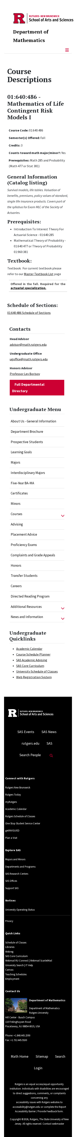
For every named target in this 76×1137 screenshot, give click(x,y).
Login (38, 1068)
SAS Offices (11, 880)
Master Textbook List (39, 274)
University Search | (15, 965)
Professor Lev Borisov (25, 374)
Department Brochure (27, 431)
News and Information (27, 617)
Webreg (9, 951)
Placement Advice (24, 534)
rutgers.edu (30, 743)
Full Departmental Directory (28, 387)
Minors (15, 503)
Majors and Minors (15, 859)
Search (60, 1056)
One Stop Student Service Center (22, 823)
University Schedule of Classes (37, 671)
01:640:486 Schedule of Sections (29, 313)
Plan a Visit (11, 837)
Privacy (9, 921)
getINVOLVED (12, 830)
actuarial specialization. (28, 288)
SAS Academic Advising (31, 660)
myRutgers (11, 801)
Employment (12, 978)
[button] (62, 514)
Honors (16, 565)
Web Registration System (34, 677)
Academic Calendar (29, 649)
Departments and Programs (20, 866)
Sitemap (42, 1056)
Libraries (9, 947)
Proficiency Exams (24, 545)
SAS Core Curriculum (30, 666)
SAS (49, 743)
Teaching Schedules (16, 974)
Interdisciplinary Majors (28, 473)
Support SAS (11, 888)
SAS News (49, 732)
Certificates (19, 493)
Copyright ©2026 (19, 1119)
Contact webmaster (53, 1123)
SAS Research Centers (16, 873)
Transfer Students (24, 575)
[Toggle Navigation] (67, 50)
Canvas (9, 969)
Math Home (19, 1056)
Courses (16, 514)
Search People (30, 755)
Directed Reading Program (30, 596)
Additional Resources (26, 606)
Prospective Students (27, 442)
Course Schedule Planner (33, 654)
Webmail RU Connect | (17, 960)
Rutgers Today (13, 794)
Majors (15, 462)
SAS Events (25, 732)
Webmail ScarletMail (41, 960)
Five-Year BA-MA (22, 483)
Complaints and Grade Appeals (33, 555)
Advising (17, 524)
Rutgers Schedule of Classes (20, 816)
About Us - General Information (33, 421)
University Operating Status (20, 909)
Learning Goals (21, 452)
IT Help (29, 965)
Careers (16, 586)
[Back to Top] (67, 1127)
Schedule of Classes (15, 942)
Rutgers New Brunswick (17, 787)
